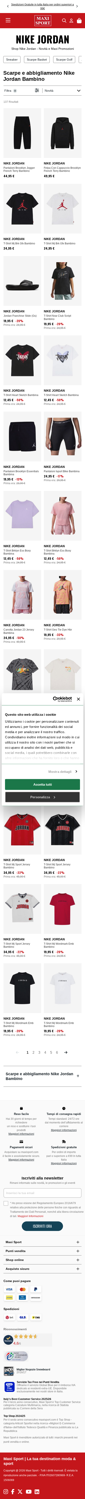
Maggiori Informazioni (30, 1216)
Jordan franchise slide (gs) (20, 315)
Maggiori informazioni (21, 1133)
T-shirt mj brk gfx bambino (19, 243)
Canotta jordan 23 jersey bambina (18, 631)
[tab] (42, 1076)
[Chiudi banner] (78, 699)
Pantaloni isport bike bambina (62, 471)
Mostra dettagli (60, 771)
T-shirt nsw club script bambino (57, 317)
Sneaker (12, 59)
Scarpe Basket (37, 59)
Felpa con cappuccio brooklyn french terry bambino (62, 169)
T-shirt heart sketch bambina (20, 395)
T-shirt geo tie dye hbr (58, 629)
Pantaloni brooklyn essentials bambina (21, 473)
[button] (8, 6)
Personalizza (40, 797)
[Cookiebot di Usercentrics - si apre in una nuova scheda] (54, 699)
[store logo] (36, 20)
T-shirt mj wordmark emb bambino (59, 945)
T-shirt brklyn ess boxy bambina (17, 552)
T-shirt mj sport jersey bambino (16, 866)
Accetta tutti (42, 784)
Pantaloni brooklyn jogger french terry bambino (19, 169)
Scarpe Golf (64, 59)
